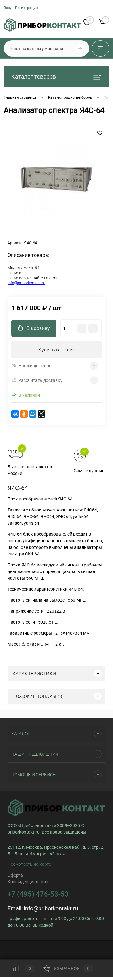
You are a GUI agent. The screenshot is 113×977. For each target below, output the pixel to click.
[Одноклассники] (24, 414)
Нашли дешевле (35, 365)
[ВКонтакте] (15, 414)
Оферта (15, 875)
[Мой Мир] (32, 414)
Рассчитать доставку (40, 380)
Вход (8, 8)
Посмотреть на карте (29, 864)
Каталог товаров (33, 76)
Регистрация (26, 8)
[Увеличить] (56, 179)
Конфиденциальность (30, 881)
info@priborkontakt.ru (26, 282)
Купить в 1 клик (56, 350)
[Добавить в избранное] (99, 133)
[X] (41, 414)
